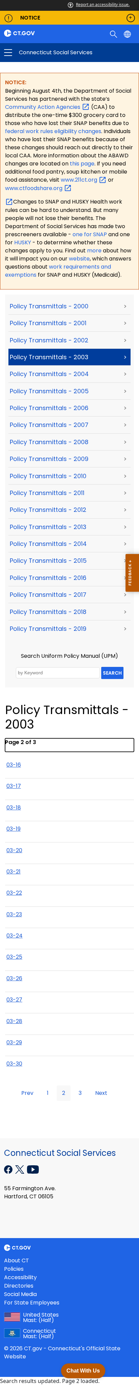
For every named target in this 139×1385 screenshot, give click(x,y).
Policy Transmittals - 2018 (48, 612)
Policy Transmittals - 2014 (48, 544)
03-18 (13, 807)
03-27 (14, 1000)
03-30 (14, 1064)
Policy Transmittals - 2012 (48, 509)
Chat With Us (83, 1371)
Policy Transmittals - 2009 (49, 459)
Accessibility (20, 1277)
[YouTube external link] (33, 1168)
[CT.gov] (34, 33)
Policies (14, 1269)
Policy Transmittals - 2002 (49, 340)
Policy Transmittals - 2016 (48, 578)
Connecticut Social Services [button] (39, 52)
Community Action (43, 107)
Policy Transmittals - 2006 (49, 408)
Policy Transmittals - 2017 (48, 594)
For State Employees (31, 1302)
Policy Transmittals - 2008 (49, 442)
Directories (18, 1286)
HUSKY (23, 242)
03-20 (14, 850)
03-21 (13, 871)
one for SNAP (90, 234)
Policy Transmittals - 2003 (49, 357)
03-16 (13, 765)
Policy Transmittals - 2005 (49, 391)
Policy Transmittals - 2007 (49, 425)
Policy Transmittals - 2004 (49, 374)
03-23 (14, 914)
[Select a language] (128, 34)
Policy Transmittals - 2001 (48, 323)
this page (81, 163)
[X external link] (20, 1168)
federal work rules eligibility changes (53, 131)
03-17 (13, 786)
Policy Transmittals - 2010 (48, 476)
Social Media (20, 1294)
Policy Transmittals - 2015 (48, 560)
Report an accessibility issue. (103, 4)
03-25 (14, 957)
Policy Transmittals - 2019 (48, 628)
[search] (114, 34)
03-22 (14, 893)
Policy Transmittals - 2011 (47, 493)
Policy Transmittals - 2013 (48, 527)
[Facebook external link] (9, 1168)
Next (101, 1093)
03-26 (14, 978)
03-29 (14, 1042)
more (95, 250)
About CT (16, 1260)
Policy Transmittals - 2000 (49, 306)
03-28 (14, 1021)
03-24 (14, 936)
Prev (27, 1093)
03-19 (13, 829)
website (79, 259)
